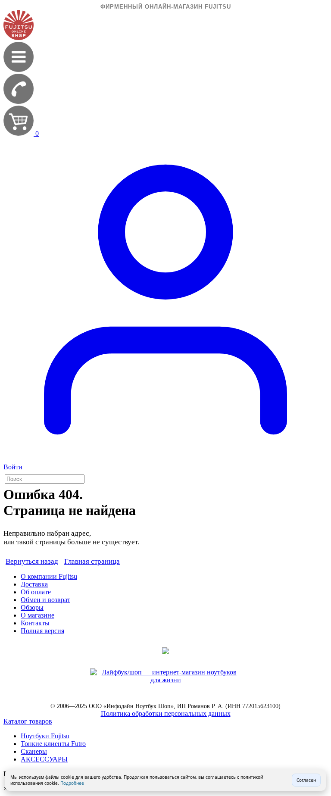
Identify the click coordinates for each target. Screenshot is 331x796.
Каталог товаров (27, 721)
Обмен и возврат (45, 599)
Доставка (34, 584)
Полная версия (42, 630)
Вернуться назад (32, 561)
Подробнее (72, 783)
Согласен (306, 780)
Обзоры (32, 607)
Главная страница (92, 561)
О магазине (37, 615)
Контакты (35, 623)
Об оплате (36, 592)
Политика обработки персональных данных (166, 713)
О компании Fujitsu (49, 576)
